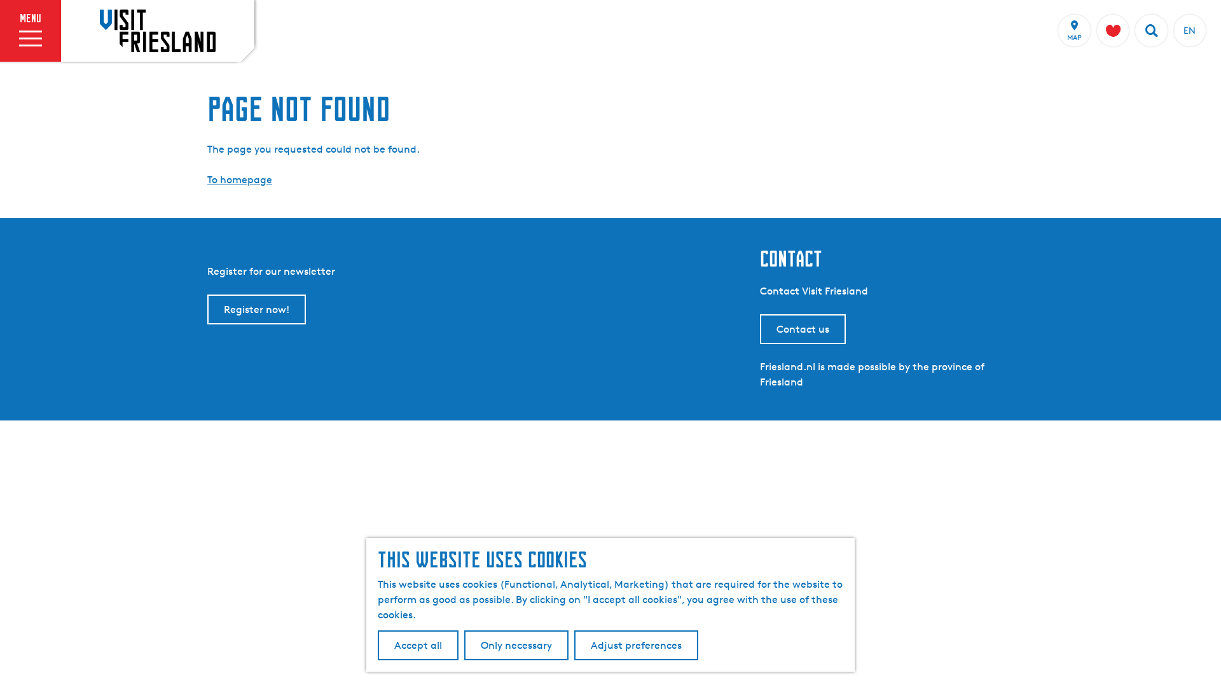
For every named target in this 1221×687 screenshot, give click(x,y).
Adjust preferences (636, 645)
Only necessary (516, 645)
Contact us (802, 329)
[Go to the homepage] (158, 31)
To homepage (239, 180)
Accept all (418, 645)
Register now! (256, 309)
